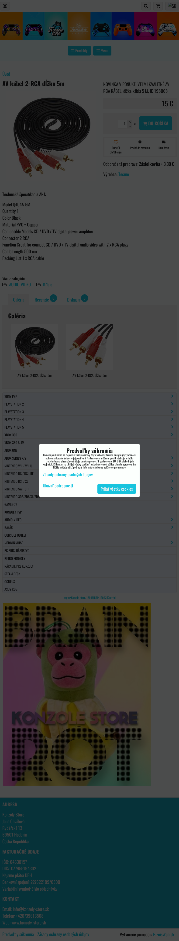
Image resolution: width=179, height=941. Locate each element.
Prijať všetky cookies (117, 489)
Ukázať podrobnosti (58, 485)
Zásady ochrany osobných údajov (68, 474)
